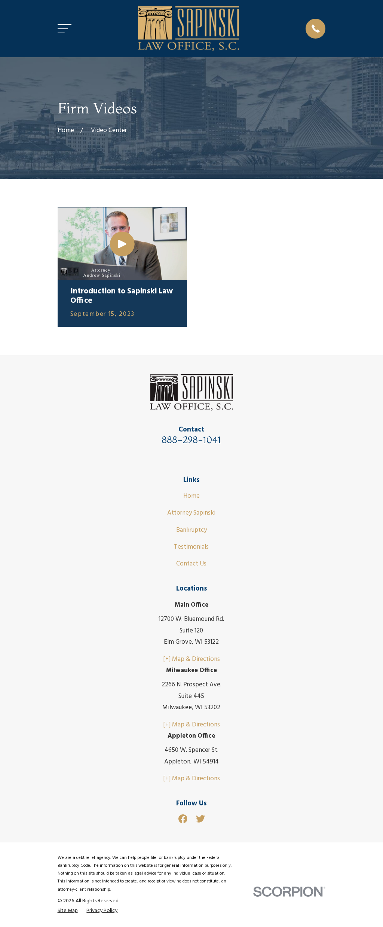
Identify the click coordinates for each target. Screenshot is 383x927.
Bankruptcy (191, 530)
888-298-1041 (191, 439)
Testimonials (191, 547)
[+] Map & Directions (191, 659)
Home (191, 496)
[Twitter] (200, 818)
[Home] (188, 28)
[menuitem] (68, 911)
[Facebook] (182, 818)
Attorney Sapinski (191, 513)
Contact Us (191, 564)
